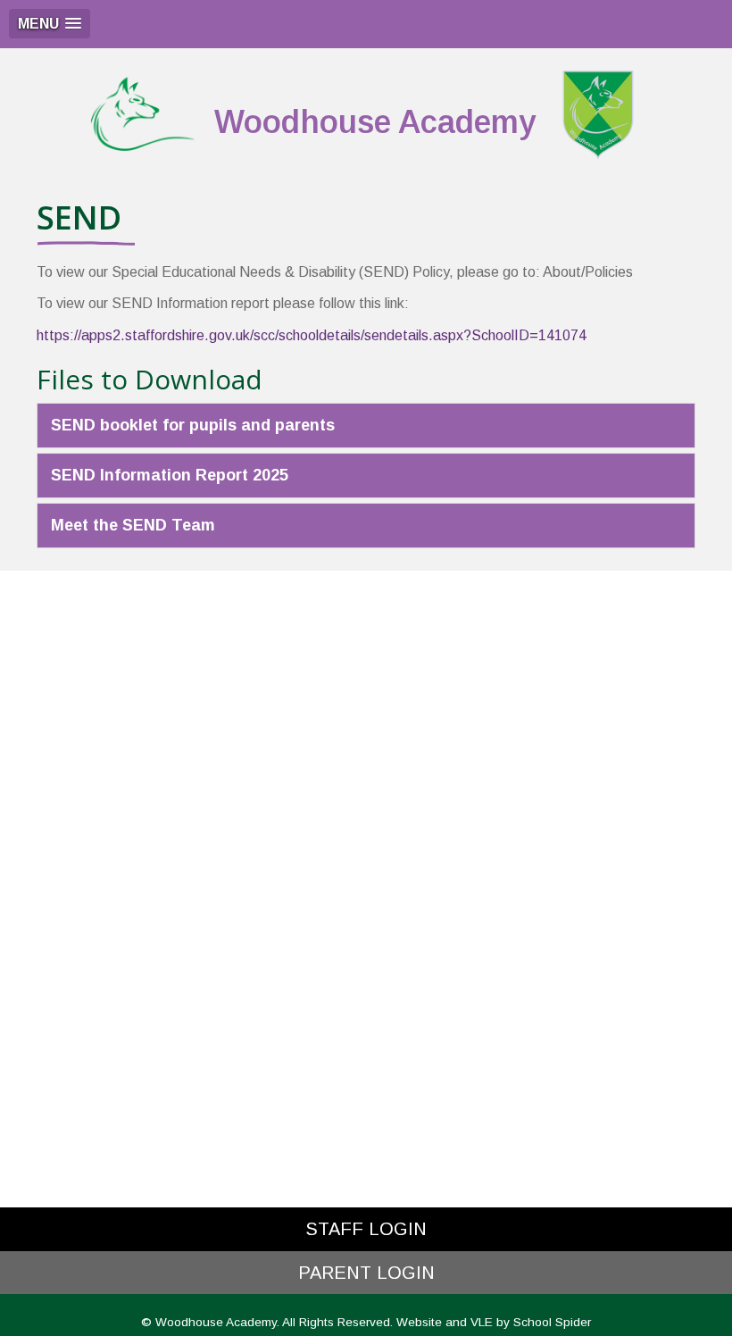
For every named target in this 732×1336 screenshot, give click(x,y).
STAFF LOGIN (366, 1229)
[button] (49, 23)
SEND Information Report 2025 (169, 475)
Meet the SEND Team (133, 525)
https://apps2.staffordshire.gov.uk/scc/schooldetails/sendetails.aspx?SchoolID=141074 (311, 335)
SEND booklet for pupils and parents (193, 425)
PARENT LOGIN (366, 1272)
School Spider (552, 1322)
